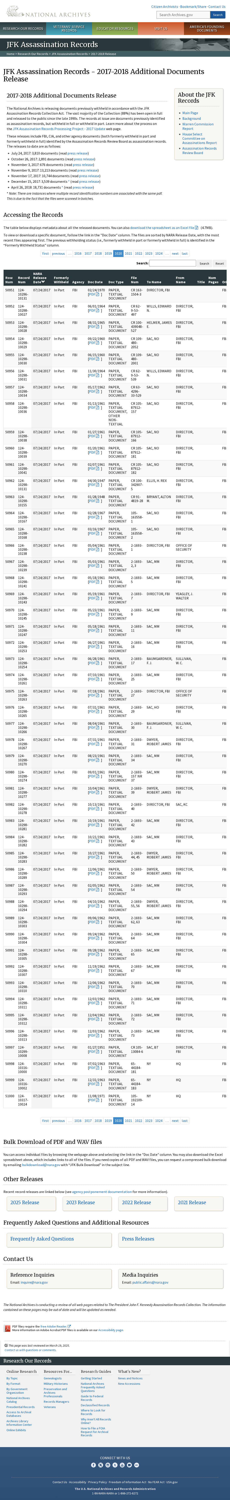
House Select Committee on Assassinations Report (199, 138)
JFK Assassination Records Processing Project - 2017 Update (59, 128)
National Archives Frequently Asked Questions (93, 1387)
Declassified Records (95, 1405)
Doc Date (95, 282)
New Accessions (129, 1384)
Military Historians (56, 1384)
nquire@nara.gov (35, 1282)
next (175, 253)
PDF (92, 294)
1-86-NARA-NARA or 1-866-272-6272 (115, 1493)
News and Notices (130, 1378)
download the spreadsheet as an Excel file (162, 227)
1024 (158, 253)
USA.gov (172, 1482)
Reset (220, 263)
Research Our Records (23, 28)
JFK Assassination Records (69, 54)
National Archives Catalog (18, 1400)
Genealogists (53, 1378)
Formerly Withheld (61, 279)
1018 (98, 253)
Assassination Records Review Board (199, 150)
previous (58, 253)
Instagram (108, 1465)
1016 (78, 253)
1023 (148, 253)
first (45, 253)
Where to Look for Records (93, 1412)
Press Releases (138, 1239)
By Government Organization (17, 1391)
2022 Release (136, 1202)
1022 (138, 253)
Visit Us (161, 28)
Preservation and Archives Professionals (55, 1392)
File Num (135, 279)
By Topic (12, 1378)
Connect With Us (115, 1458)
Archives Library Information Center (19, 1423)
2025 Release (24, 1202)
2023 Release (80, 1202)
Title (201, 282)
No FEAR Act (156, 1482)
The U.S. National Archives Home (48, 11)
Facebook (93, 1465)
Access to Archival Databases (19, 1414)
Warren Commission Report (198, 126)
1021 (128, 253)
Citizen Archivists (164, 6)
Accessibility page (110, 1330)
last (185, 253)
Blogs (129, 1465)
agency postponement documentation (102, 1191)
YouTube (122, 1465)
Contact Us (217, 6)
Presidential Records (21, 1407)
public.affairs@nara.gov (150, 1282)
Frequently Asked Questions (42, 1239)
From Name (181, 279)
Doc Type (116, 282)
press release (77, 153)
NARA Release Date (39, 277)
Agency (78, 282)
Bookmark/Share (193, 6)
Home (11, 54)
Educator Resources (115, 28)
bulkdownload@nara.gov (41, 1165)
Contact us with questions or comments (30, 1350)
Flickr (136, 1465)
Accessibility (77, 1482)
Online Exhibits (16, 1430)
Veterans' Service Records (69, 28)
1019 (108, 253)
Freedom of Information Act (127, 1482)
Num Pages (213, 279)
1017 (88, 253)
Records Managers (56, 1402)
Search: (142, 263)
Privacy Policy (97, 1482)
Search (218, 15)
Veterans (50, 1407)
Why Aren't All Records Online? (96, 1421)
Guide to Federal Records (92, 1398)
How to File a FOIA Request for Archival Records (94, 1431)
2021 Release (192, 1202)
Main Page (190, 113)
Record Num (24, 279)
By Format (13, 1384)
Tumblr (115, 1465)
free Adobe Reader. (54, 1326)
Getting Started (91, 1378)
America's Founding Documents (207, 28)
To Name (154, 282)
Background (191, 118)
